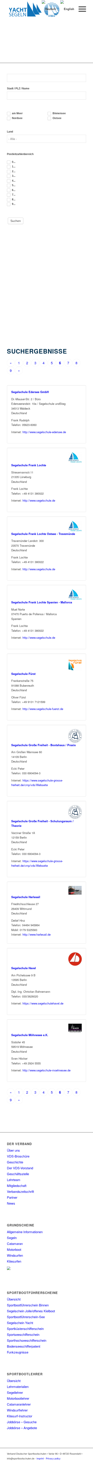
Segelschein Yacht (20, 1322)
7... (13, 194)
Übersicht (14, 1299)
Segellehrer (15, 1392)
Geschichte (15, 1162)
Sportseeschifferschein (23, 1334)
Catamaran (15, 1243)
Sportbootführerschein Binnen (28, 1305)
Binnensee (59, 113)
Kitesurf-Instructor (19, 1416)
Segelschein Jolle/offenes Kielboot (31, 1311)
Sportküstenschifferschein (25, 1328)
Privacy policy (53, 1458)
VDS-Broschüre (18, 1156)
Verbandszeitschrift (20, 1191)
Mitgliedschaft (16, 1185)
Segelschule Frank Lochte (28, 465)
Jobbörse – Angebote (22, 1427)
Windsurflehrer (17, 1410)
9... (13, 204)
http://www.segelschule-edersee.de (44, 432)
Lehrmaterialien (18, 1386)
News (11, 1203)
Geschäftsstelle (18, 1173)
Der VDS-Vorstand (20, 1168)
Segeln (12, 1237)
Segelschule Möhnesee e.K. (29, 1035)
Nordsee (16, 118)
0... (13, 161)
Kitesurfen (14, 1261)
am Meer (17, 113)
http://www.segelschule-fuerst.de (42, 709)
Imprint (40, 1458)
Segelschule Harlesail (25, 897)
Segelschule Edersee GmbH (30, 392)
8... (13, 199)
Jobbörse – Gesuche (22, 1422)
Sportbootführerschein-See (26, 1316)
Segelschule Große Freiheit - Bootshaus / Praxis (43, 745)
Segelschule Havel (23, 968)
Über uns (13, 1150)
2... (13, 171)
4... (13, 180)
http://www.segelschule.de (38, 500)
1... (13, 166)
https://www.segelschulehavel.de (42, 1003)
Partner (12, 1197)
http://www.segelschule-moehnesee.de (46, 1070)
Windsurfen (15, 1255)
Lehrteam (13, 1179)
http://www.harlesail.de (36, 934)
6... (13, 190)
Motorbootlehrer (18, 1398)
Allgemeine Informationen (25, 1231)
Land (10, 131)
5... (13, 185)
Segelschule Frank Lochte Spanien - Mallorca (41, 602)
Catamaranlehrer (19, 1404)
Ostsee (56, 118)
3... (13, 175)
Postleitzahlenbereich (20, 154)
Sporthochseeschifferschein (26, 1340)
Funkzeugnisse (17, 1352)
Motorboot (14, 1249)
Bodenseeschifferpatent (23, 1346)
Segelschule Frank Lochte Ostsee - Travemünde (43, 534)
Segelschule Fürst (23, 674)
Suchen (15, 221)
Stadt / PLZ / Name (18, 88)
